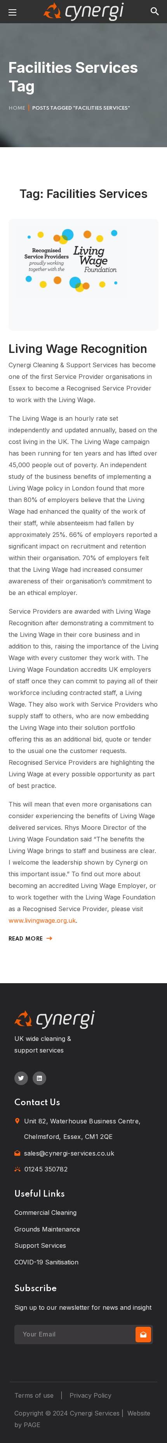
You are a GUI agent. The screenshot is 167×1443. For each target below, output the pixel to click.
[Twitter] (21, 1078)
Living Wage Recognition (78, 349)
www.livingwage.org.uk (42, 920)
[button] (155, 11)
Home (17, 108)
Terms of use (34, 1395)
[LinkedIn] (39, 1078)
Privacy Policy (90, 1395)
